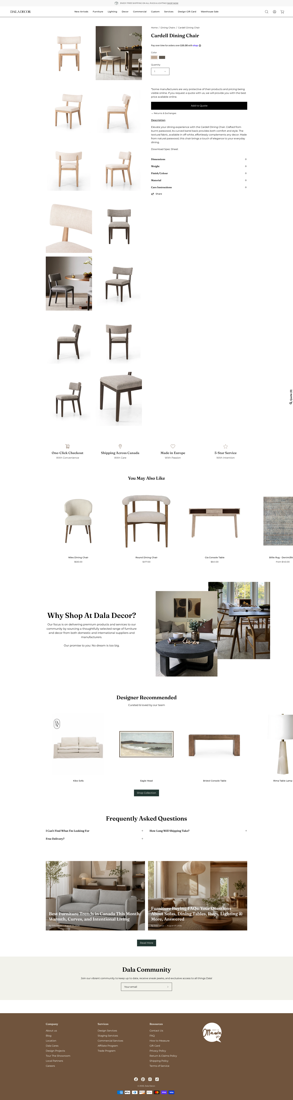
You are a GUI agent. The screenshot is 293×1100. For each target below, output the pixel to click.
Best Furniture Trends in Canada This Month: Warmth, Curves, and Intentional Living (95, 916)
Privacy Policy (158, 1050)
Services (103, 1024)
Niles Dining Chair (78, 557)
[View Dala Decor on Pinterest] (143, 1079)
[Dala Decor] (20, 12)
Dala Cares (52, 1045)
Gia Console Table (214, 557)
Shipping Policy (159, 1060)
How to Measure (160, 1040)
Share (159, 193)
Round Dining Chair (146, 557)
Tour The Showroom (58, 1055)
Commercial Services (110, 1040)
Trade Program (107, 1050)
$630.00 (78, 562)
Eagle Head (146, 780)
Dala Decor (150, 1086)
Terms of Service (159, 1065)
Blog (48, 1035)
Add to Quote (199, 105)
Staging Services (108, 1035)
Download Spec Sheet (164, 149)
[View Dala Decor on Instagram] (150, 1079)
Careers (50, 1065)
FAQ (152, 1035)
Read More (146, 942)
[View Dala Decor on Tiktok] (157, 1079)
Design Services (107, 1030)
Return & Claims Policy (163, 1055)
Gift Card (155, 1045)
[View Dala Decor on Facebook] (136, 1079)
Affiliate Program (108, 1045)
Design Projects (55, 1050)
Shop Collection (146, 792)
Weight (155, 166)
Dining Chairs (168, 27)
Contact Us (156, 1030)
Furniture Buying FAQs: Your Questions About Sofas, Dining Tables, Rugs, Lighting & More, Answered (197, 914)
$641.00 (215, 562)
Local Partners (54, 1060)
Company (52, 1024)
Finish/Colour (159, 173)
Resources (156, 1024)
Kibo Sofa (78, 780)
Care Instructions (161, 187)
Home (154, 27)
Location (51, 1040)
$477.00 (146, 562)
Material (156, 180)
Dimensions (158, 159)
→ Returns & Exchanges (163, 113)
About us (51, 1030)
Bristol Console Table (214, 780)
